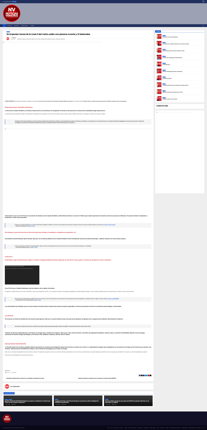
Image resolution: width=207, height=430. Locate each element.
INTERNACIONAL (24, 25)
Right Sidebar (198, 427)
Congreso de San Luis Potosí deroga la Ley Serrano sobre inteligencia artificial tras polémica (77, 401)
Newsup (17, 427)
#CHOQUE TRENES (21, 39)
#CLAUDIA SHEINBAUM (41, 39)
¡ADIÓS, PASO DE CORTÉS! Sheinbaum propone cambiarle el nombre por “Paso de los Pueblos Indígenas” (27, 401)
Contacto (125, 427)
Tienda (203, 427)
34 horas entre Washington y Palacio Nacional (172, 57)
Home (109, 427)
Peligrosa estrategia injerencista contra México (172, 71)
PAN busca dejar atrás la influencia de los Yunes (173, 92)
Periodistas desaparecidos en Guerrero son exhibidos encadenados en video (25, 378)
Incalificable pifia (166, 64)
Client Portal (116, 427)
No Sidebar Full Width (184, 427)
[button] (201, 25)
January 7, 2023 (31, 226)
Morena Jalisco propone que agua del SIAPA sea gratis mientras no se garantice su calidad (127, 401)
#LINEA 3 (54, 39)
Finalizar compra (153, 427)
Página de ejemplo (192, 427)
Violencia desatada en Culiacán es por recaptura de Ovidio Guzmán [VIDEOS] (97, 378)
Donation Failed (139, 427)
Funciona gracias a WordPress (8, 427)
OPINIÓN (32, 25)
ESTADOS (8, 31)
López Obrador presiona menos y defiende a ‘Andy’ (173, 50)
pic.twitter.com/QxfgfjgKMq (113, 298)
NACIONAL (16, 25)
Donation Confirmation (132, 427)
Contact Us (121, 427)
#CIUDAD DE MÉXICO (30, 39)
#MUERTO (62, 39)
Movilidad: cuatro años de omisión (170, 99)
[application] (22, 275)
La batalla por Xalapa (167, 78)
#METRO (58, 39)
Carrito (112, 427)
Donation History (146, 427)
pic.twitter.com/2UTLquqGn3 (109, 224)
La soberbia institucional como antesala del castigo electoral (175, 85)
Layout (158, 427)
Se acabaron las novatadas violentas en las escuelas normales (176, 43)
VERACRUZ (9, 25)
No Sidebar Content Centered (175, 427)
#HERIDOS (49, 39)
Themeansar (22, 427)
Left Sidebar (162, 427)
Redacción (14, 37)
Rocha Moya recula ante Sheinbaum (170, 37)
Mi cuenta (167, 427)
